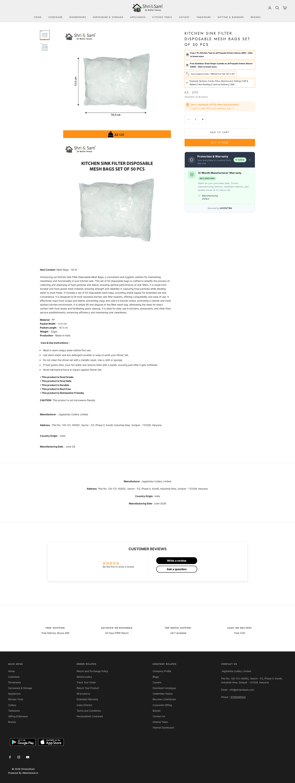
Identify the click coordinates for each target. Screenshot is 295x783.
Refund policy (84, 676)
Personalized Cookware (90, 716)
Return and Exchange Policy (92, 671)
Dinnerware (77, 17)
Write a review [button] (176, 560)
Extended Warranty (87, 699)
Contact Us (159, 716)
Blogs (156, 676)
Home (38, 17)
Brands (256, 17)
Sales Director (84, 705)
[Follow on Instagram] (18, 757)
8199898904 (238, 697)
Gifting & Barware (231, 17)
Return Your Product (88, 688)
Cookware (55, 17)
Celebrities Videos (163, 693)
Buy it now (219, 142)
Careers (157, 682)
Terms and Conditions (89, 710)
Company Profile (162, 671)
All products (83, 693)
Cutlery (184, 17)
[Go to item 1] (45, 35)
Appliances (138, 17)
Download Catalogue (164, 688)
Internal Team (160, 721)
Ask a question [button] (177, 569)
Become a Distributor (164, 699)
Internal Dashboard (163, 727)
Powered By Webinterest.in (23, 772)
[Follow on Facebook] (10, 757)
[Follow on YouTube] (27, 757)
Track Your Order (86, 682)
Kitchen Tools (162, 17)
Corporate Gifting (162, 705)
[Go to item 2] (45, 47)
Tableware (204, 17)
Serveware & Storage (108, 17)
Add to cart (219, 132)
